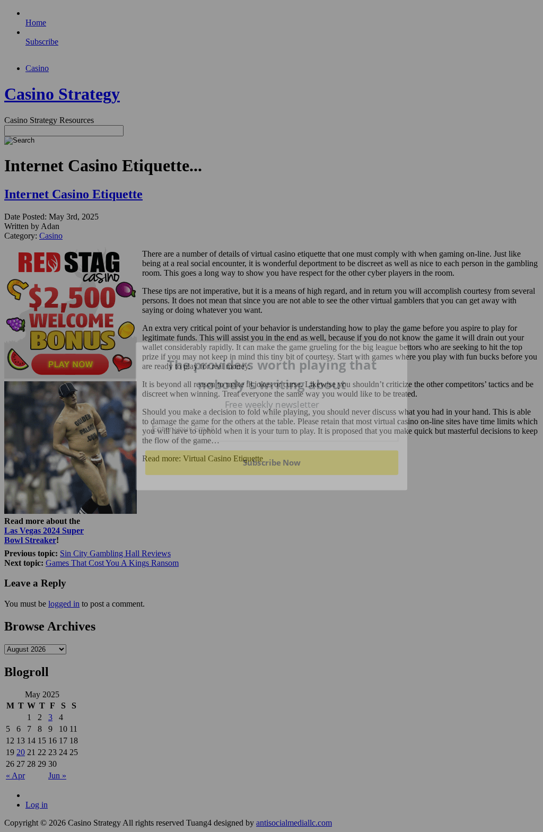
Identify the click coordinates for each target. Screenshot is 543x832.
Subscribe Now (271, 462)
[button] (272, 374)
